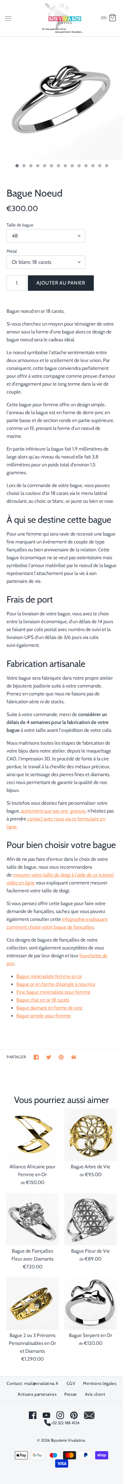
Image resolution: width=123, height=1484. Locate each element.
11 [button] (85, 166)
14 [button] (106, 166)
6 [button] (51, 166)
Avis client (95, 1394)
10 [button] (78, 166)
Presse (70, 1394)
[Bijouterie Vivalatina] (61, 18)
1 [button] (16, 166)
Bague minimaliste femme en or (49, 976)
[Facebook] (32, 1415)
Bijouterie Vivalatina (68, 1440)
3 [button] (30, 166)
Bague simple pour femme (43, 1016)
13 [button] (99, 166)
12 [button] (92, 166)
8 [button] (65, 166)
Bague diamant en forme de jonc (49, 1008)
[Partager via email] (73, 1057)
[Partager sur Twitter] (48, 1057)
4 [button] (37, 166)
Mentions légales (99, 1383)
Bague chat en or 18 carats (42, 1000)
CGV (71, 1383)
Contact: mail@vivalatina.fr (33, 1383)
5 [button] (44, 166)
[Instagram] (60, 1415)
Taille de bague (20, 224)
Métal (12, 251)
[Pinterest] (74, 1415)
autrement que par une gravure (53, 811)
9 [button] (72, 166)
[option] (61, 98)
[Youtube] (46, 1415)
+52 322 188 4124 (65, 1422)
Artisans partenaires (37, 1394)
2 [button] (23, 166)
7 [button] (58, 166)
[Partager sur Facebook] (36, 1057)
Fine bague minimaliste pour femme (53, 992)
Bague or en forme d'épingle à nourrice (55, 984)
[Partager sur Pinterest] (61, 1057)
